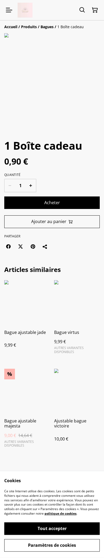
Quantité (12, 175)
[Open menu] (9, 10)
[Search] (82, 10)
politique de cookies (61, 513)
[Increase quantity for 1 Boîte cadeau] (30, 185)
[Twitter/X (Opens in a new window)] (21, 246)
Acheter (52, 202)
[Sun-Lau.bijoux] (25, 10)
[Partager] (45, 246)
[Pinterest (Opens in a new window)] (33, 246)
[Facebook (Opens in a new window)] (8, 246)
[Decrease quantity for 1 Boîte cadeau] (9, 185)
